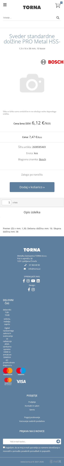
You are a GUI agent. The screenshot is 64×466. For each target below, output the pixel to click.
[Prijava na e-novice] (58, 441)
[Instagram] (28, 281)
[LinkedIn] (39, 281)
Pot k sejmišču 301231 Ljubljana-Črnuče (27, 259)
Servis (32, 409)
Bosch (42, 159)
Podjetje (32, 402)
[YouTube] (34, 281)
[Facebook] (24, 281)
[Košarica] (58, 5)
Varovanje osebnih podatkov (32, 421)
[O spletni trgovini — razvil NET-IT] (55, 461)
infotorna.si (34, 268)
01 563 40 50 (34, 265)
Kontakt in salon (32, 405)
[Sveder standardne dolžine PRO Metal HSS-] (32, 83)
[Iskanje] (58, 18)
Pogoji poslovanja (32, 417)
